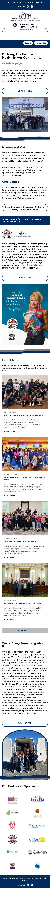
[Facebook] (28, 6)
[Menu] (4, 43)
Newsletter (41, 43)
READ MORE (24, 630)
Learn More (25, 91)
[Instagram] (31, 6)
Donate (28, 43)
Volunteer (25, 723)
